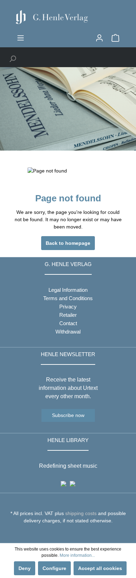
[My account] (99, 38)
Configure (54, 568)
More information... (77, 555)
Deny (24, 568)
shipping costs (81, 513)
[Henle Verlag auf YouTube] (63, 533)
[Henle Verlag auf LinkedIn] (73, 533)
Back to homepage (68, 243)
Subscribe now (68, 415)
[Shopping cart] (115, 38)
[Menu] (21, 38)
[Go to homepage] (68, 17)
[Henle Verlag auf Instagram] (68, 533)
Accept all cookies (100, 568)
